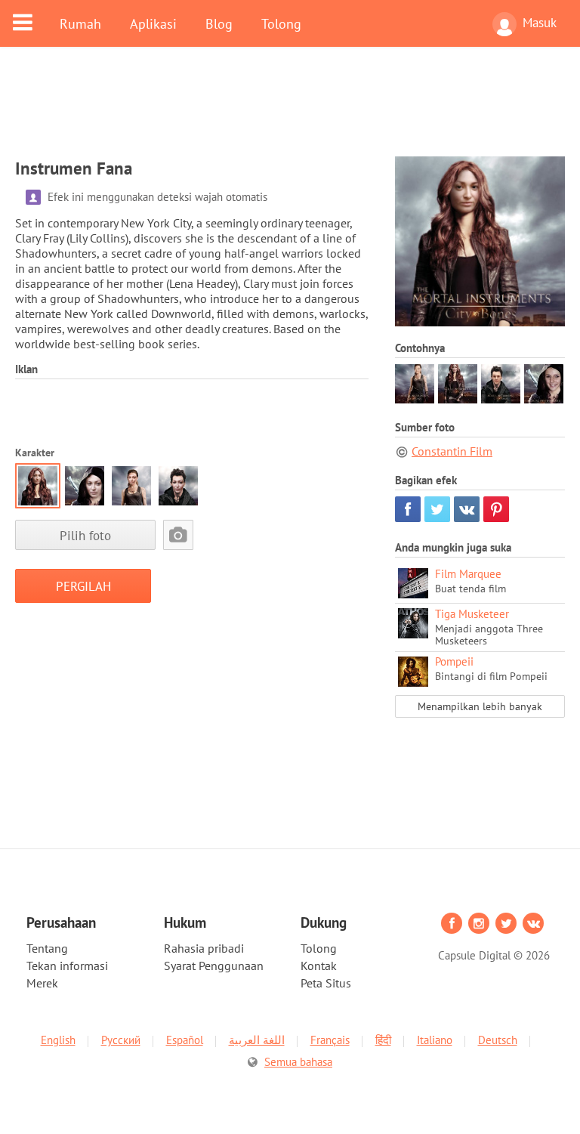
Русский (120, 1040)
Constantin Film (452, 451)
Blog (219, 23)
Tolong (281, 23)
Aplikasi (153, 23)
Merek (42, 982)
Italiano (434, 1040)
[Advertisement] (290, 111)
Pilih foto (85, 535)
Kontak (319, 965)
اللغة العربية (257, 1040)
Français (330, 1040)
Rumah (80, 23)
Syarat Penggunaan (214, 965)
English (58, 1040)
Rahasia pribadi (204, 948)
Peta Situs (326, 982)
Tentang (47, 948)
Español (184, 1040)
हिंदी (383, 1040)
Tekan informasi (67, 965)
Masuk (540, 22)
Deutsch (497, 1040)
